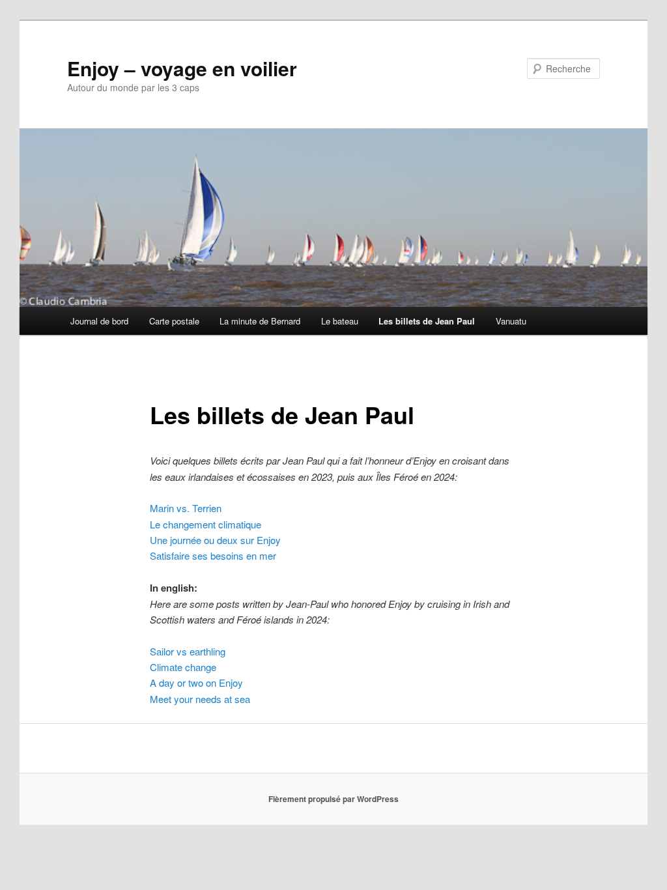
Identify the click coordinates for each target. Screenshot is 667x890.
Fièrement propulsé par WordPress (333, 799)
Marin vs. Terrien (185, 508)
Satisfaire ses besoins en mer (213, 555)
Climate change (183, 667)
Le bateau (339, 321)
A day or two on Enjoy (196, 682)
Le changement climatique (205, 524)
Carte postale (174, 321)
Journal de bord (99, 321)
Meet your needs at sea (200, 699)
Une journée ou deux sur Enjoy (215, 540)
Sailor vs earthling (187, 651)
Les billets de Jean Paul (426, 321)
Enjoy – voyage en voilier (182, 68)
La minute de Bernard (260, 321)
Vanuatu (511, 321)
